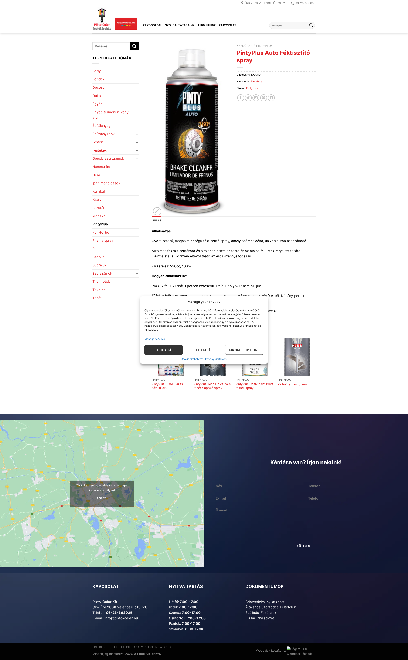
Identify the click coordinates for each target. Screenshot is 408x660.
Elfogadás (163, 350)
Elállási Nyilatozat (259, 618)
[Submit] (311, 25)
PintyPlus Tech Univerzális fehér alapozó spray (212, 386)
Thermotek (101, 281)
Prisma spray (102, 240)
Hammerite (101, 167)
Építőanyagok (103, 134)
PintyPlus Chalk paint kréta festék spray (254, 386)
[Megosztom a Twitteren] (248, 97)
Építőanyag (101, 125)
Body (96, 71)
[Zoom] (157, 211)
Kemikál (98, 191)
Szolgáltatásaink (180, 25)
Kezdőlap (244, 45)
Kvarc (96, 199)
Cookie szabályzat (192, 359)
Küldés (303, 546)
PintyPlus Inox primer (293, 384)
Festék (97, 142)
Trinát (97, 298)
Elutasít (204, 350)
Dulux (97, 96)
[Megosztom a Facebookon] (240, 97)
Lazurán (98, 208)
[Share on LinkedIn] (271, 97)
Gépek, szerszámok (108, 158)
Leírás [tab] (157, 220)
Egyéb (97, 104)
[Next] (315, 368)
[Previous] (152, 368)
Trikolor (98, 290)
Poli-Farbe (100, 232)
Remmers (99, 249)
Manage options (244, 350)
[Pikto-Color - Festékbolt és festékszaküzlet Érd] (114, 20)
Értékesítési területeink (111, 647)
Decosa (98, 87)
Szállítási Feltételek (260, 612)
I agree (100, 498)
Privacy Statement (216, 359)
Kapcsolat (227, 25)
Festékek (99, 150)
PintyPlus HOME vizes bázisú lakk (167, 386)
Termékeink (207, 25)
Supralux (99, 265)
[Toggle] (137, 114)
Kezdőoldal (152, 25)
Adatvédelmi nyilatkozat (265, 602)
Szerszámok (102, 273)
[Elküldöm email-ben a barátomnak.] (255, 97)
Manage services (154, 339)
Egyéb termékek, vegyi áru (110, 115)
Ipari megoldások (106, 183)
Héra (96, 175)
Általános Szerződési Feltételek (270, 607)
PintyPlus (100, 224)
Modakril (99, 216)
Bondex (98, 79)
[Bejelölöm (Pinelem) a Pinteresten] (263, 97)
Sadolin (98, 257)
